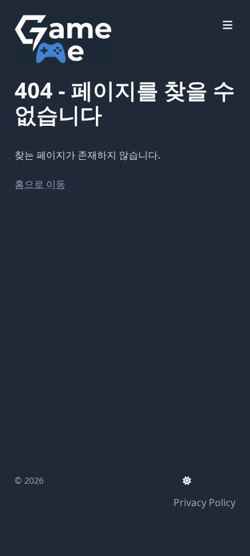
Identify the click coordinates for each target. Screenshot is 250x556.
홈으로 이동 (40, 184)
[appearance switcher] (186, 480)
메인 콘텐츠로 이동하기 (82, 11)
